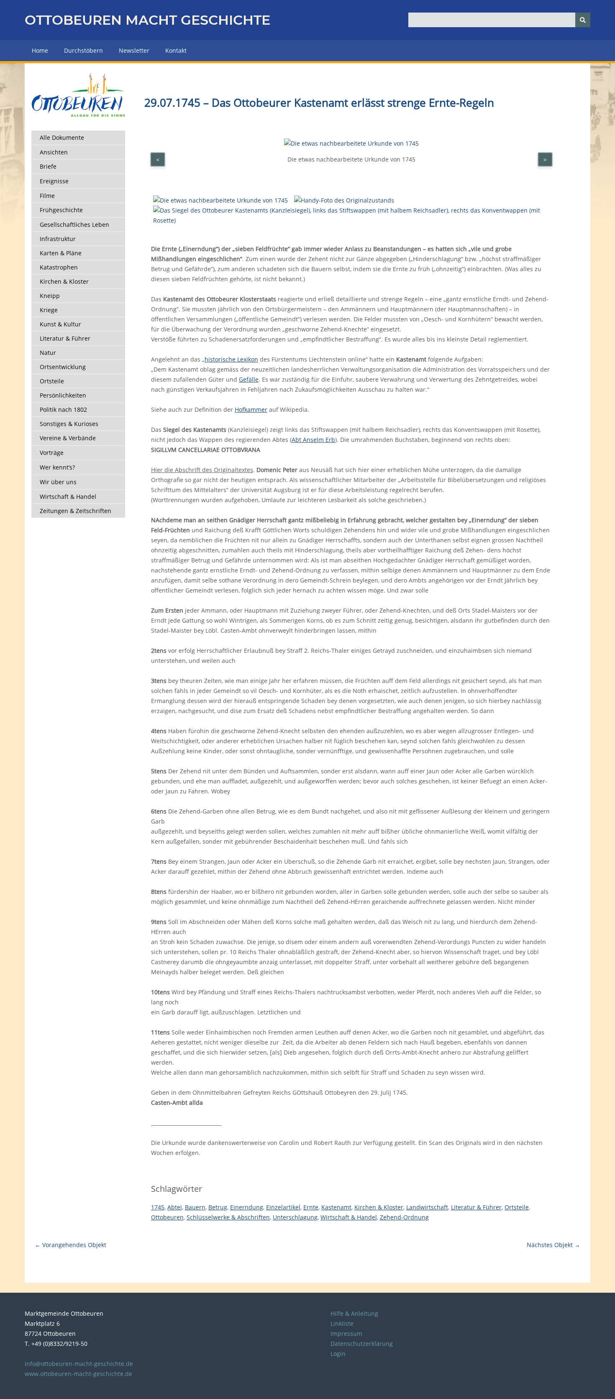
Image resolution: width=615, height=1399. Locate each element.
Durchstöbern (83, 50)
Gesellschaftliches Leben (74, 224)
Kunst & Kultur (60, 324)
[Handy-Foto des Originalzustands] (344, 200)
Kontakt (176, 50)
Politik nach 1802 (63, 409)
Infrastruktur (58, 239)
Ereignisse (54, 181)
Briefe (48, 166)
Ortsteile (52, 381)
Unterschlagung (295, 1217)
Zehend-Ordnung (404, 1217)
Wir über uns (58, 482)
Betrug (217, 1207)
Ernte (310, 1207)
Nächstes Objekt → (553, 1245)
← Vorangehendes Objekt (70, 1245)
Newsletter (134, 50)
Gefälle (249, 379)
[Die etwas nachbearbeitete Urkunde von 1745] (220, 200)
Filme (47, 196)
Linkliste (342, 1323)
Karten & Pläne (61, 253)
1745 (157, 1207)
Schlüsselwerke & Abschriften (228, 1217)
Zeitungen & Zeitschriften (75, 511)
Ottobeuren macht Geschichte (147, 20)
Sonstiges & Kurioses (69, 424)
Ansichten (54, 152)
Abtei (174, 1207)
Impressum (346, 1333)
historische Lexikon (231, 359)
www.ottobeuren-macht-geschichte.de (78, 1374)
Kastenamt (336, 1207)
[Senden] (582, 20)
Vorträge (52, 453)
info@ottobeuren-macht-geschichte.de (79, 1364)
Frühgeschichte (61, 210)
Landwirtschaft (427, 1207)
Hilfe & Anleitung (354, 1313)
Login (338, 1354)
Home (40, 50)
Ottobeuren (167, 1217)
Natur (48, 353)
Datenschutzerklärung (362, 1344)
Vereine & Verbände (68, 438)
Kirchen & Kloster (64, 281)
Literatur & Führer (65, 338)
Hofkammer (251, 409)
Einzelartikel (283, 1207)
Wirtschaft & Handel (68, 497)
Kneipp (50, 296)
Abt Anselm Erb (313, 440)
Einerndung (246, 1207)
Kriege (49, 310)
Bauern (195, 1207)
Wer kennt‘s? (57, 467)
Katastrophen (59, 267)
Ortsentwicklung (63, 367)
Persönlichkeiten (63, 395)
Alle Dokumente (62, 137)
